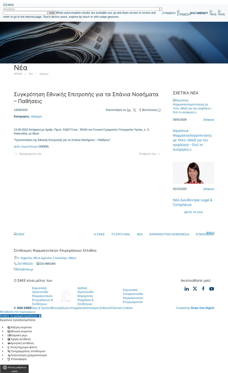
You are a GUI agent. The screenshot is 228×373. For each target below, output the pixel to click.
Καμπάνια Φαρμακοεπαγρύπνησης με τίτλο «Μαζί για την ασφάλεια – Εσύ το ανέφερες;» (192, 140)
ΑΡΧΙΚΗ (18, 73)
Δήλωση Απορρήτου (71, 308)
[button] (211, 13)
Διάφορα (44, 73)
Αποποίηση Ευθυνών (97, 308)
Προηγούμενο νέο (30, 153)
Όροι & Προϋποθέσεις (45, 308)
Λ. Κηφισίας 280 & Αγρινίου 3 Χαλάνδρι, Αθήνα (46, 258)
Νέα (31, 73)
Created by (195, 308)
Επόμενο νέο (147, 153)
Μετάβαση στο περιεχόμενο (17, 311)
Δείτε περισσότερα (26, 146)
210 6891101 (25, 263)
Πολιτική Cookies (122, 308)
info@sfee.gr (25, 269)
